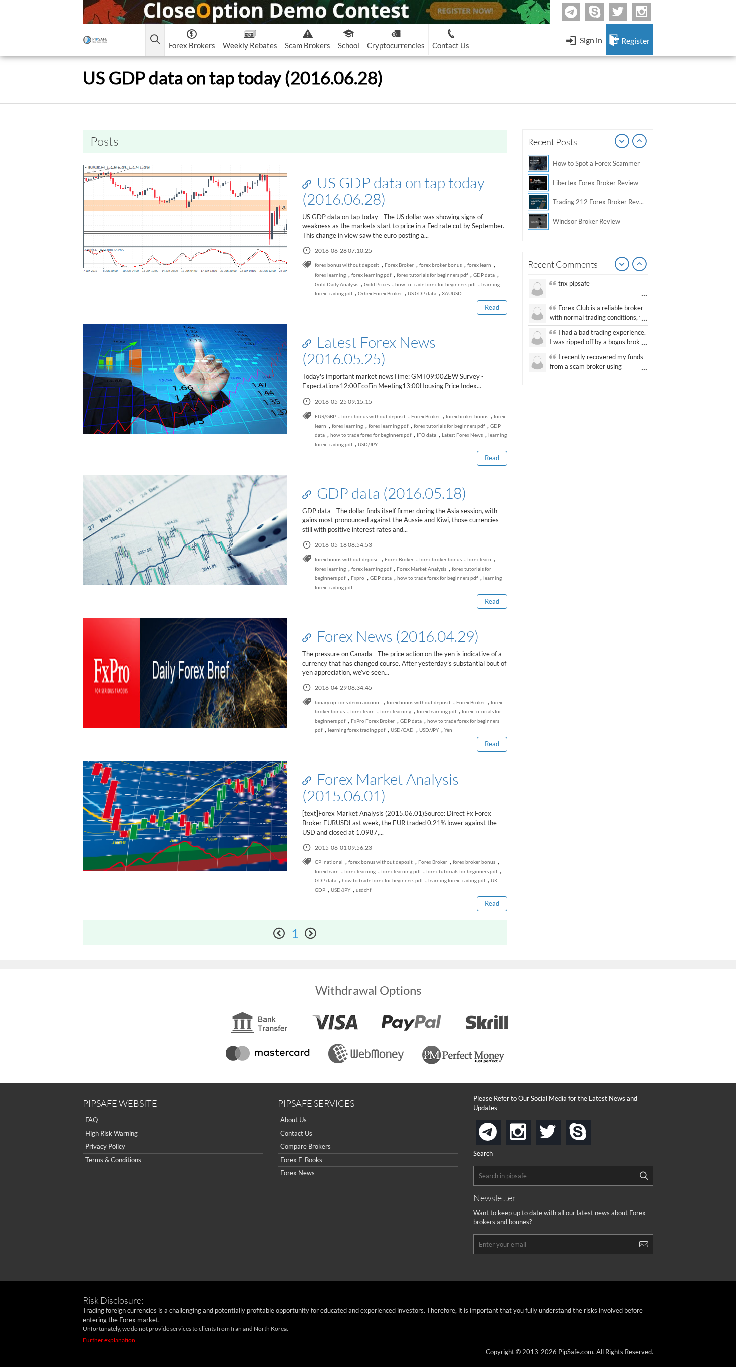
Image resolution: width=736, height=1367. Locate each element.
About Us (293, 1120)
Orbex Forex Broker (380, 293)
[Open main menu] (155, 40)
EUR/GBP (325, 416)
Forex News (297, 1173)
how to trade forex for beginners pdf (435, 284)
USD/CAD (402, 730)
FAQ (91, 1120)
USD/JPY (368, 444)
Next (640, 142)
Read (492, 307)
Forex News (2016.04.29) (396, 636)
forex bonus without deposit (347, 265)
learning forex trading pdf (356, 730)
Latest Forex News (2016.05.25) (369, 350)
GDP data (484, 274)
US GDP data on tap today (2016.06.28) (393, 190)
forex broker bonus (440, 265)
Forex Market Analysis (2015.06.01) (380, 787)
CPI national (329, 862)
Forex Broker (399, 265)
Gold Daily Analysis (336, 284)
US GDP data (422, 293)
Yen (448, 730)
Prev (622, 142)
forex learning (330, 274)
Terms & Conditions (113, 1160)
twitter (625, 12)
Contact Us (296, 1133)
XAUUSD (452, 293)
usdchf (363, 890)
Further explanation (109, 1340)
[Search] (643, 1176)
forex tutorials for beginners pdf (432, 274)
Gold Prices (377, 284)
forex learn (479, 265)
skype (589, 1129)
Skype (602, 12)
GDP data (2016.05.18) (390, 493)
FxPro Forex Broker (373, 721)
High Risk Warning (111, 1133)
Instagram (649, 12)
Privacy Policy (105, 1146)
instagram (529, 1129)
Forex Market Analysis (421, 569)
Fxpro (357, 578)
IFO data (426, 435)
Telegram (578, 14)
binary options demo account (348, 702)
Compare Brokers (305, 1146)
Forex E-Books (301, 1160)
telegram (499, 1131)
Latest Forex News (462, 435)
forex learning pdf (371, 274)
